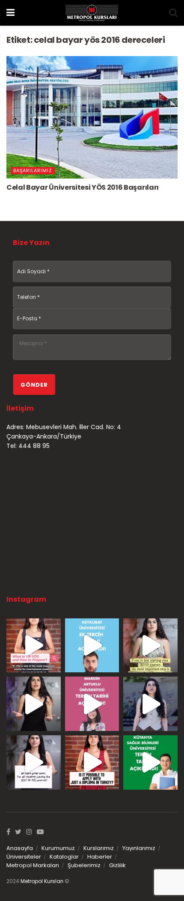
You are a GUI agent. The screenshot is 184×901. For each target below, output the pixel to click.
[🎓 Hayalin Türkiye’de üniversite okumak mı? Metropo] (33, 704)
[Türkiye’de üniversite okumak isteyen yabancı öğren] (33, 645)
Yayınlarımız (138, 848)
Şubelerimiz (84, 865)
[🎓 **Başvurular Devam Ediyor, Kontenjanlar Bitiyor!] (150, 704)
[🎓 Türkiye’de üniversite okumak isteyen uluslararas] (92, 762)
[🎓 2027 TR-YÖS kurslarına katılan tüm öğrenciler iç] (33, 762)
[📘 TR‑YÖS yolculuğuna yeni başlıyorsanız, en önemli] (150, 645)
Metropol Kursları (42, 881)
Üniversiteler (23, 857)
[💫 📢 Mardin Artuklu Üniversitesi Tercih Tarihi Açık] (92, 704)
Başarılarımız (32, 170)
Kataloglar (64, 857)
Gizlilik (117, 865)
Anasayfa (19, 848)
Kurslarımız (98, 848)
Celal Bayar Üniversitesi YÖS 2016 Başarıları (82, 187)
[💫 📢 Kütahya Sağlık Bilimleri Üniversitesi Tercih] (150, 762)
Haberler (99, 857)
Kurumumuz (58, 848)
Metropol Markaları (32, 865)
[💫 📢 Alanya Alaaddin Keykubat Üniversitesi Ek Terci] (92, 645)
